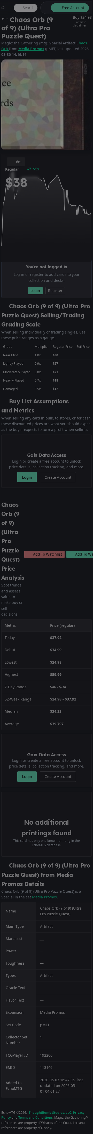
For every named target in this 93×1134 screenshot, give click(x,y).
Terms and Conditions (35, 1117)
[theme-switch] (44, 7)
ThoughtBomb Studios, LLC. (50, 1112)
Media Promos (31, 48)
